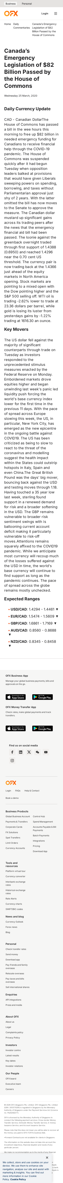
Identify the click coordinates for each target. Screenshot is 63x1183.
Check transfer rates (16, 949)
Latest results (12, 1055)
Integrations (39, 840)
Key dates (10, 1060)
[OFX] (11, 13)
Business (11, 3)
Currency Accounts (15, 848)
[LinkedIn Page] (21, 752)
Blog (8, 932)
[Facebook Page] (12, 752)
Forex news (11, 927)
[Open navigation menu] (55, 13)
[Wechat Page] (37, 752)
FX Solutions (12, 832)
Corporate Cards (14, 827)
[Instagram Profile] (12, 760)
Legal (8, 1027)
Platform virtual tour (16, 871)
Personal (27, 3)
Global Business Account (18, 816)
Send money (12, 954)
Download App (40, 851)
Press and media (14, 1005)
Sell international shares (17, 987)
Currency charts (14, 904)
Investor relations (14, 1066)
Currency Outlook (14, 921)
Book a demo (12, 798)
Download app (13, 959)
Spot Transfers (13, 837)
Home (7, 23)
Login (44, 13)
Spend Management (43, 821)
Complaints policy (14, 1032)
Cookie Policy (18, 1179)
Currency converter (15, 876)
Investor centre (13, 1050)
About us (10, 1022)
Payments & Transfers (16, 821)
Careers (10, 1089)
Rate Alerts (11, 898)
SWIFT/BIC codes (14, 909)
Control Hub (39, 816)
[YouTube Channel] (46, 752)
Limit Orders (12, 843)
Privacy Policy (13, 1037)
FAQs (17, 790)
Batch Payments (41, 835)
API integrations (13, 999)
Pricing (36, 846)
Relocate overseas (15, 973)
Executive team (13, 1084)
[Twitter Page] (29, 752)
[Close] (47, 1157)
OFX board (11, 1078)
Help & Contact (31, 790)
